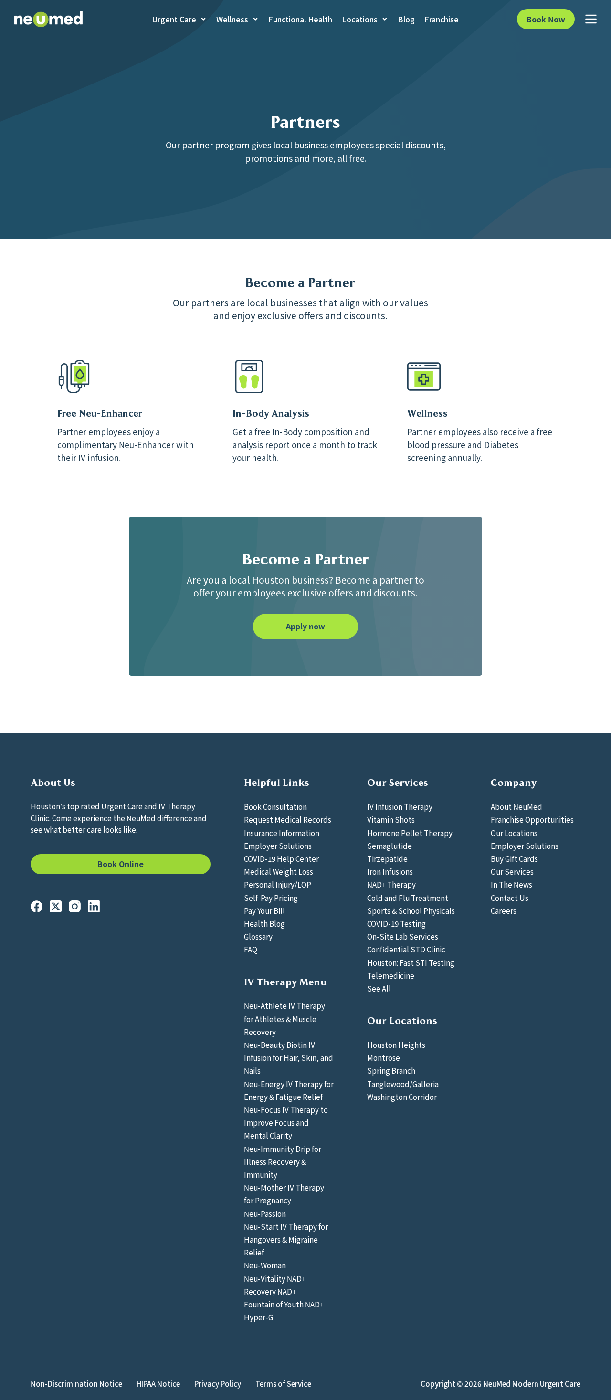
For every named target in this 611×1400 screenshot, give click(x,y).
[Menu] (591, 19)
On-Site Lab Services (402, 936)
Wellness (232, 19)
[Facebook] (36, 906)
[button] (305, 626)
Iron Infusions (390, 871)
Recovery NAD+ (270, 1291)
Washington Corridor (402, 1096)
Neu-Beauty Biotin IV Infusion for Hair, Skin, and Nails (288, 1057)
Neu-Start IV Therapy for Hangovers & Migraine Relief (286, 1239)
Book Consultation (275, 806)
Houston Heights (396, 1044)
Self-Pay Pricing (271, 897)
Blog (406, 19)
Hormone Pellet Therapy (410, 832)
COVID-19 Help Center (281, 858)
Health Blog (264, 923)
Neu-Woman (265, 1265)
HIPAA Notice (158, 1384)
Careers (503, 910)
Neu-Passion (265, 1213)
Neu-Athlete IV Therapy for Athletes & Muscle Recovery (284, 1018)
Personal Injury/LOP (277, 884)
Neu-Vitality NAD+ (275, 1278)
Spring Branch (391, 1070)
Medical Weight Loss (278, 871)
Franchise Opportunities (532, 819)
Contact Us (509, 897)
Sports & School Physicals (411, 910)
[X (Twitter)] (56, 906)
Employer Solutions (278, 845)
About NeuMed (516, 806)
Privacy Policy (217, 1384)
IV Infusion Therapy (399, 806)
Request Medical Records (287, 819)
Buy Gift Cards (514, 858)
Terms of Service (283, 1384)
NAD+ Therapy (391, 884)
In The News (511, 884)
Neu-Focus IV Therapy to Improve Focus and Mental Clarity (286, 1122)
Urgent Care (174, 19)
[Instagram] (75, 906)
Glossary (258, 936)
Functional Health (300, 19)
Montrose (383, 1057)
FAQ (250, 949)
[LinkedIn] (94, 906)
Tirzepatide (387, 858)
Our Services (512, 871)
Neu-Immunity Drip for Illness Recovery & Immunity (282, 1161)
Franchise (441, 19)
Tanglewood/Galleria (403, 1083)
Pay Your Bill (264, 910)
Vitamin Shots (391, 819)
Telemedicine (390, 975)
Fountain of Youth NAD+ (284, 1304)
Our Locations (514, 832)
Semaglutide (389, 845)
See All (379, 988)
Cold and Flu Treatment (407, 897)
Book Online (120, 863)
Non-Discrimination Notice (76, 1384)
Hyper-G (258, 1317)
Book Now (546, 19)
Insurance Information (281, 832)
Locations (360, 19)
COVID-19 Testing (396, 923)
